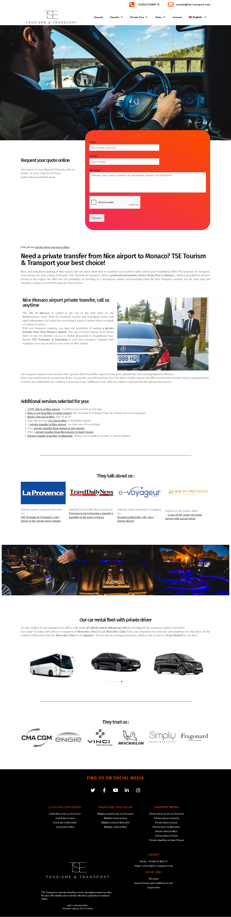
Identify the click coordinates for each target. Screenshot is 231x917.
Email (94, 156)
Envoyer (97, 218)
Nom (93, 142)
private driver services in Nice (52, 247)
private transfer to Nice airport (48, 424)
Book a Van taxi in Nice (41, 416)
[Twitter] (93, 790)
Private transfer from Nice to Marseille (50, 435)
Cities (158, 17)
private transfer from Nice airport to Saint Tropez (64, 432)
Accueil (98, 17)
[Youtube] (115, 790)
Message (96, 170)
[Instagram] (138, 790)
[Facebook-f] (104, 790)
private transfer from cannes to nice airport (59, 428)
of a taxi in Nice (57, 420)
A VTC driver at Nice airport (44, 409)
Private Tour (137, 17)
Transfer (114, 17)
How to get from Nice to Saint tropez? (50, 413)
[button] (24, 665)
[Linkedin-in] (127, 790)
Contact (177, 17)
